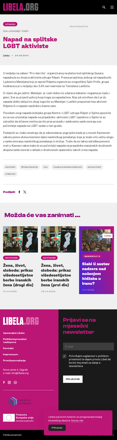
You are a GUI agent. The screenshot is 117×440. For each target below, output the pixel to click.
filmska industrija (29, 167)
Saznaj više (77, 420)
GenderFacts (92, 256)
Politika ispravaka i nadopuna (15, 341)
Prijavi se (73, 379)
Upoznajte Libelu (14, 333)
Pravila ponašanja (14, 360)
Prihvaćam (57, 427)
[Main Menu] (112, 7)
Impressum (10, 354)
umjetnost (10, 174)
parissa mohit (94, 167)
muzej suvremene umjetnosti (67, 167)
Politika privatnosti (12, 435)
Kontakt (8, 348)
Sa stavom (11, 258)
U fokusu (10, 24)
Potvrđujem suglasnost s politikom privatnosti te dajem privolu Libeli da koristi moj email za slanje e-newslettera (90, 361)
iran (46, 167)
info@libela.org (20, 373)
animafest (10, 167)
